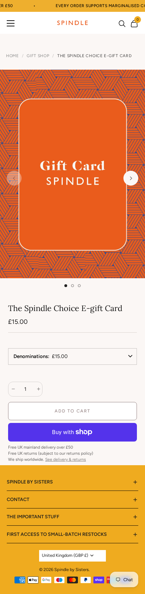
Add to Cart (72, 410)
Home (12, 55)
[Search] (122, 24)
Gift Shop (38, 55)
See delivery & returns (65, 459)
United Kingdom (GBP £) (65, 555)
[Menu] (10, 23)
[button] (65, 285)
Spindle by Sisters (71, 569)
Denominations (30, 356)
